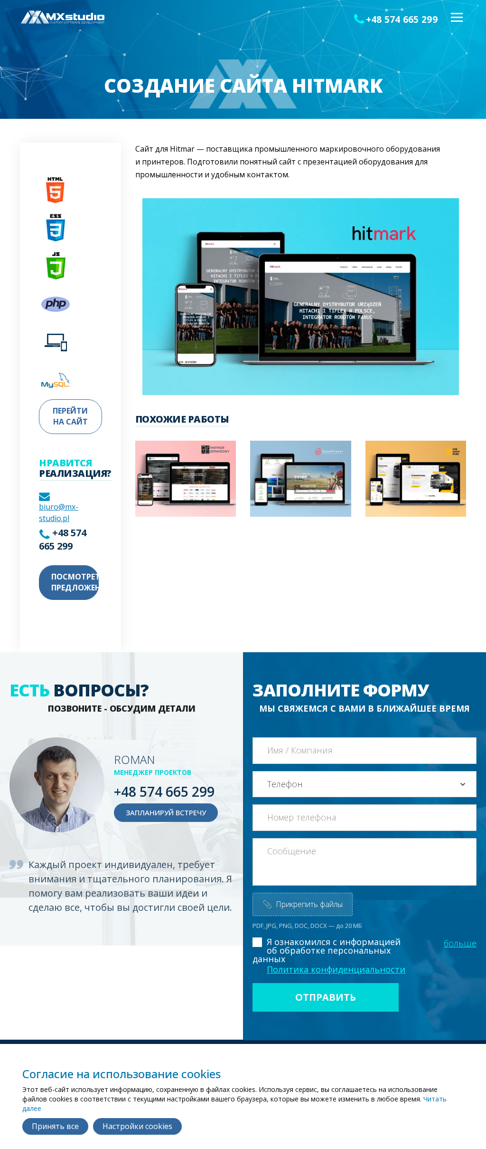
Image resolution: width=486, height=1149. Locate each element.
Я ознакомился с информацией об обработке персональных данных (326, 950)
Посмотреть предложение (75, 582)
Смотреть (168, 496)
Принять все (55, 1126)
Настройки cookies (137, 1126)
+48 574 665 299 (402, 19)
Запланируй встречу (166, 812)
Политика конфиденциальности (336, 969)
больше (460, 943)
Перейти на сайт (70, 416)
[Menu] (456, 18)
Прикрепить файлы (302, 904)
